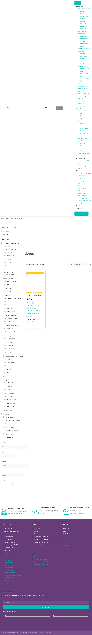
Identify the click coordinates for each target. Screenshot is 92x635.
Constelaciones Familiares (13, 420)
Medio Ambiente (9, 278)
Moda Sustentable (13, 349)
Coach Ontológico (13, 396)
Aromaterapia (9, 417)
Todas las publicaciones (11, 243)
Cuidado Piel (11, 322)
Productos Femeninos (14, 332)
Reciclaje (8, 292)
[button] (16, 557)
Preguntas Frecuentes (41, 542)
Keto (8, 301)
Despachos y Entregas (41, 536)
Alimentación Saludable (13, 298)
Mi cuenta (37, 528)
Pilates (9, 259)
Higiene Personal (12, 325)
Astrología (10, 383)
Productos (6, 295)
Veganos (9, 308)
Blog (64, 531)
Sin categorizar (8, 411)
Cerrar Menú (81, 213)
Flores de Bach (10, 424)
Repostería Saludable (14, 305)
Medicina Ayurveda (11, 430)
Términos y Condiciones (41, 545)
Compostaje (9, 288)
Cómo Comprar (38, 534)
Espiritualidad (9, 380)
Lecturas (9, 386)
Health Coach (11, 400)
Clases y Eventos (10, 249)
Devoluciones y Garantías (41, 539)
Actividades (7, 246)
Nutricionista (11, 403)
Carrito (36, 531)
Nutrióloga (10, 406)
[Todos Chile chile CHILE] (8, 456)
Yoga (8, 266)
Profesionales (9, 393)
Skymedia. (48, 632)
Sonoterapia (9, 437)
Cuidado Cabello (12, 318)
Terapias (6, 414)
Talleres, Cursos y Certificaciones (9, 273)
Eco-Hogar (10, 345)
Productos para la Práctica (14, 356)
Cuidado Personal (11, 315)
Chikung (9, 252)
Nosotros (66, 528)
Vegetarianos (11, 311)
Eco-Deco (10, 342)
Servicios (6, 377)
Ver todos (6, 231)
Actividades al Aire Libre (13, 281)
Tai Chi (9, 262)
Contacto (66, 534)
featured (6, 234)
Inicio (2, 218)
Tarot (8, 389)
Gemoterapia (9, 427)
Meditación (10, 256)
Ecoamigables (9, 336)
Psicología (8, 434)
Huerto (9, 284)
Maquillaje (10, 328)
